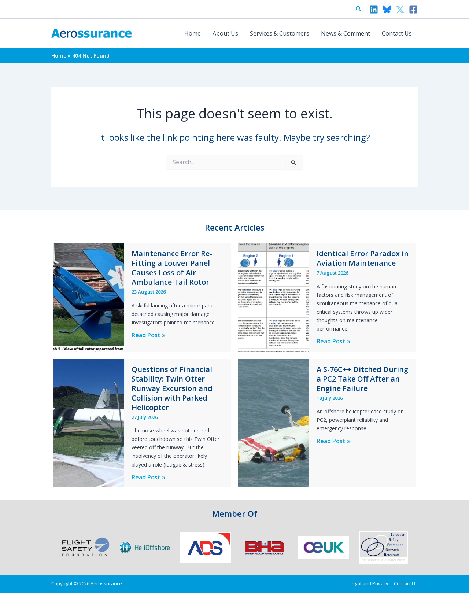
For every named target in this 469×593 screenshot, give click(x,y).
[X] (400, 9)
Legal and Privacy (369, 583)
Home (192, 33)
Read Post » (148, 335)
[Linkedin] (373, 9)
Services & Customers (279, 33)
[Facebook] (413, 9)
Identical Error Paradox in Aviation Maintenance (363, 258)
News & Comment (345, 33)
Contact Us (397, 33)
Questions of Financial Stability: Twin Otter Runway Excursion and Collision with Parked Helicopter (172, 388)
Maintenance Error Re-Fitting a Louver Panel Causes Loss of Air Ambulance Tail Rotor (172, 267)
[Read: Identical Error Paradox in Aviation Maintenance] (273, 297)
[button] (358, 9)
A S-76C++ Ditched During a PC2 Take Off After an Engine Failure (362, 378)
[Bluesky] (387, 9)
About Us (225, 33)
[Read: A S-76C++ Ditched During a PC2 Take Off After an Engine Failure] (273, 423)
